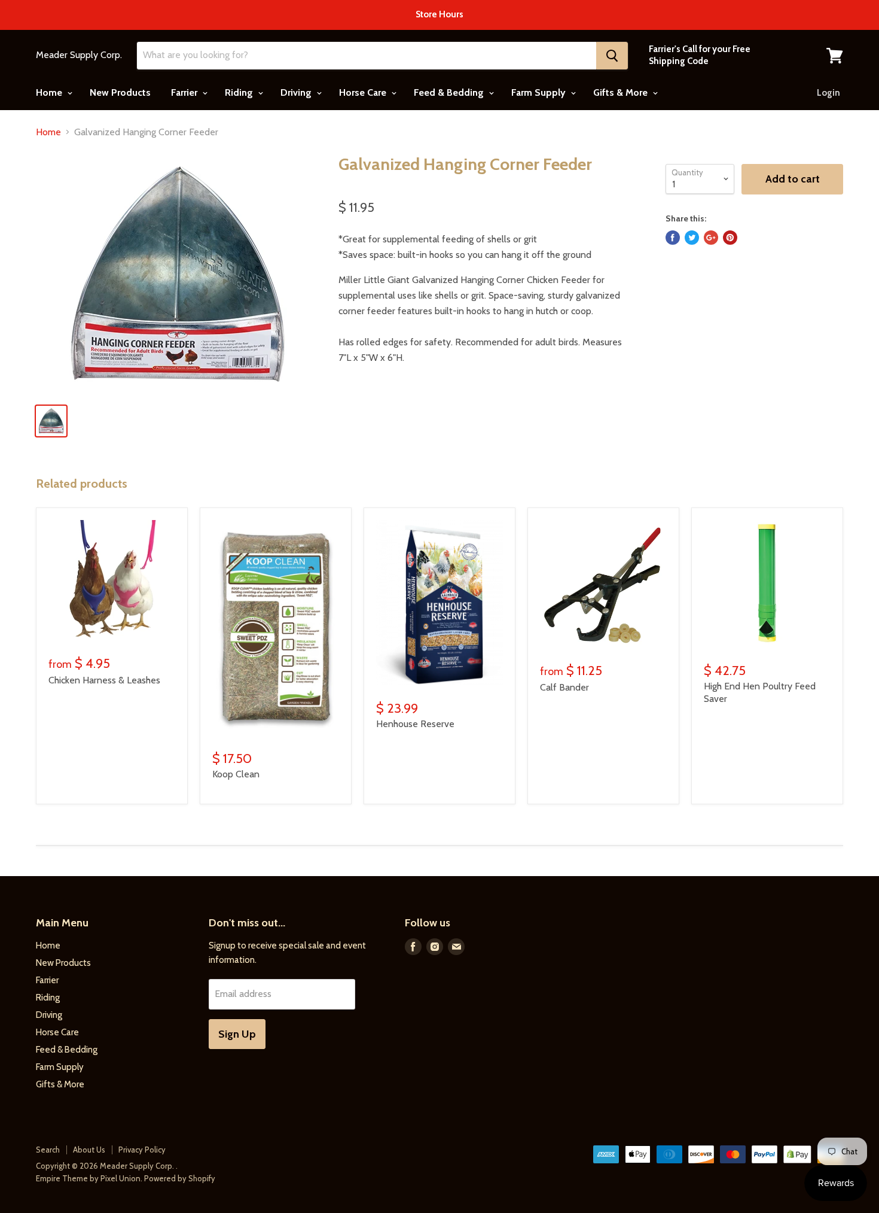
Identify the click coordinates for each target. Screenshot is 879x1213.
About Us (89, 1149)
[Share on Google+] (711, 237)
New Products (120, 92)
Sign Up (237, 1034)
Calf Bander (564, 687)
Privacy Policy (142, 1149)
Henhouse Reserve (415, 723)
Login (828, 92)
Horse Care (364, 92)
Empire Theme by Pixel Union (88, 1178)
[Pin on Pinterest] (730, 237)
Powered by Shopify (179, 1178)
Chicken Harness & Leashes (104, 680)
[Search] (612, 55)
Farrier (185, 92)
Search (48, 1149)
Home (50, 92)
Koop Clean (236, 774)
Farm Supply (539, 92)
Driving (297, 92)
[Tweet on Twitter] (692, 237)
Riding (240, 92)
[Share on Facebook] (673, 237)
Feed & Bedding (450, 92)
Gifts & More (621, 92)
